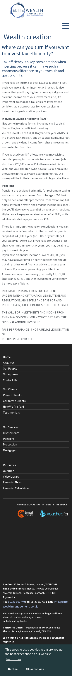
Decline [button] (13, 669)
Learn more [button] (13, 659)
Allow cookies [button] (35, 669)
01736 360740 (16, 601)
